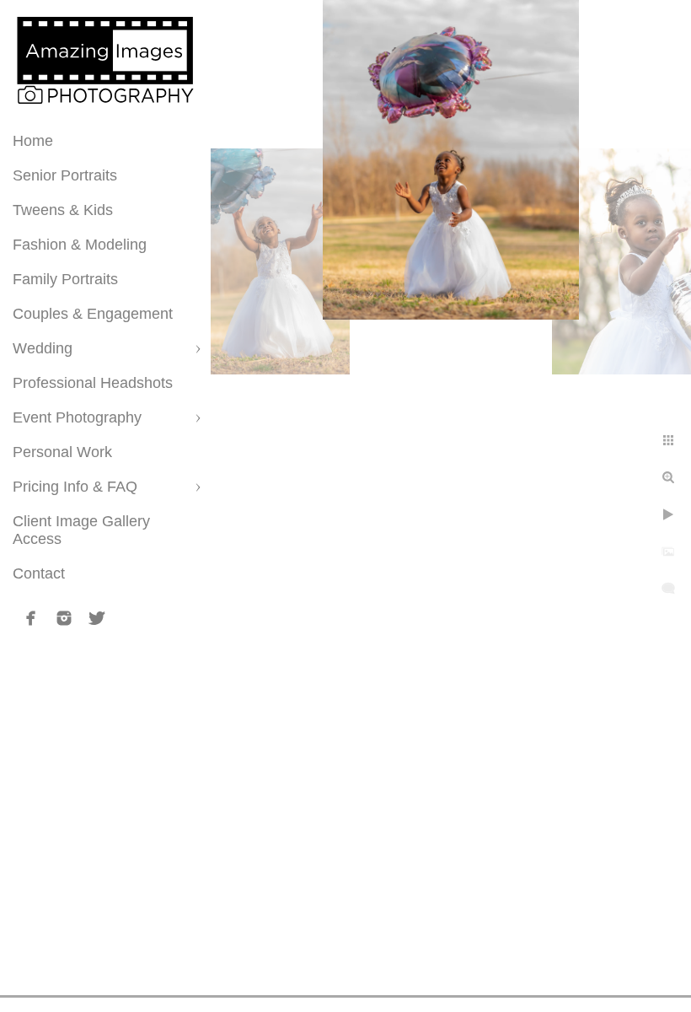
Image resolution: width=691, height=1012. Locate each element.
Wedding (42, 348)
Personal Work (62, 452)
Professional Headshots (93, 382)
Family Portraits (65, 279)
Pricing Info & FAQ (75, 486)
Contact (39, 573)
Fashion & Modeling (80, 244)
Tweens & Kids (63, 210)
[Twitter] (97, 618)
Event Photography (77, 417)
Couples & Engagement (93, 313)
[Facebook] (31, 618)
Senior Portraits (65, 175)
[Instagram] (64, 618)
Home (33, 140)
